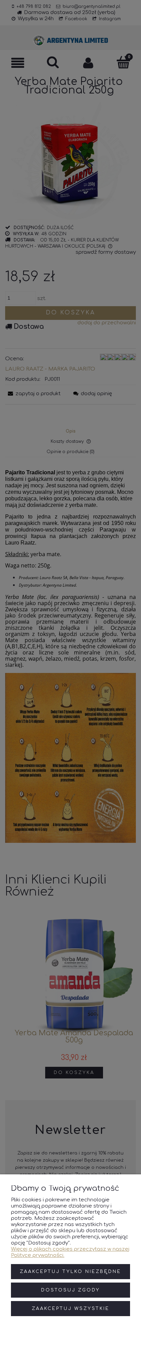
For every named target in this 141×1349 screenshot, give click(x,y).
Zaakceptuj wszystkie (71, 1308)
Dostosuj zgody (70, 1290)
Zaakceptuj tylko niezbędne (70, 1271)
